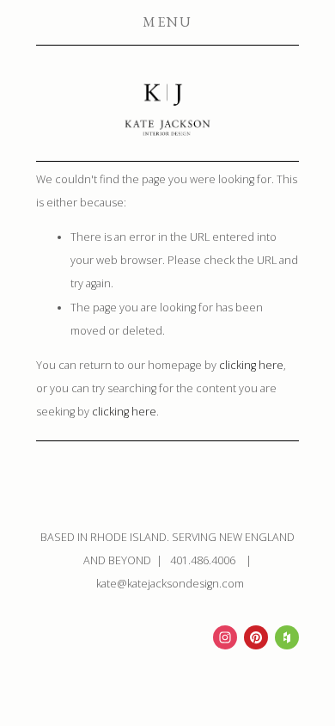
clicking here (251, 365)
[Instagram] (225, 637)
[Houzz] (287, 637)
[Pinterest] (256, 637)
